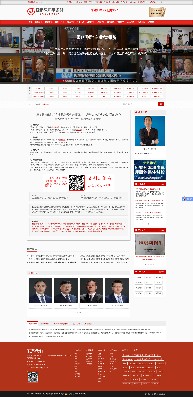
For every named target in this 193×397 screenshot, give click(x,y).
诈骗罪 (65, 88)
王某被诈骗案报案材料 (84, 329)
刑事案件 (126, 375)
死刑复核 (139, 286)
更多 (135, 350)
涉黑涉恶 (90, 22)
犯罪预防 (158, 291)
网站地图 (162, 394)
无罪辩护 (158, 276)
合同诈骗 (78, 92)
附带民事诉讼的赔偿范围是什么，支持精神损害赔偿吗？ (110, 333)
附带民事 (148, 291)
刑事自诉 (139, 291)
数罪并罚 (77, 364)
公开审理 (126, 371)
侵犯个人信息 (158, 359)
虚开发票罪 (136, 375)
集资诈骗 (91, 96)
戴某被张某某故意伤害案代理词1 (64, 329)
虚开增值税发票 (143, 88)
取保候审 (70, 22)
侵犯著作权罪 (147, 375)
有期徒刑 (113, 359)
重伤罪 (151, 363)
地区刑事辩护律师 (61, 324)
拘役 (111, 356)
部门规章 (101, 359)
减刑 (75, 369)
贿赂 (157, 355)
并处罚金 (126, 379)
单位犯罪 (89, 364)
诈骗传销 (100, 22)
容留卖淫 (138, 359)
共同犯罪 (89, 361)
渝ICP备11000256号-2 (57, 394)
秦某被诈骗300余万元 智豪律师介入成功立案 (44, 333)
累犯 (75, 356)
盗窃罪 (144, 96)
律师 (133, 371)
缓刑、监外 (59, 22)
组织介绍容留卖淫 (38, 96)
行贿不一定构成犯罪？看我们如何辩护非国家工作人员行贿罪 (51, 256)
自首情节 (141, 371)
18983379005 (40, 364)
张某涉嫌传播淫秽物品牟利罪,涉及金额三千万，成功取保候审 (101, 198)
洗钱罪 (51, 92)
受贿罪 (51, 88)
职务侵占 (104, 96)
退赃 (159, 371)
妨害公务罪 (160, 363)
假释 (75, 371)
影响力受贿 (130, 96)
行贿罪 (65, 96)
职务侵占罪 (142, 363)
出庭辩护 (158, 286)
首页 (30, 22)
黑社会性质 (130, 92)
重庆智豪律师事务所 (38, 394)
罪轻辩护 (139, 281)
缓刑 (75, 366)
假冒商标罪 (117, 92)
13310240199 (41, 361)
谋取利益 (158, 375)
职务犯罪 (80, 22)
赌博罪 (78, 96)
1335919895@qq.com (41, 368)
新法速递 (101, 361)
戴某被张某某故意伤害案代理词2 (40, 329)
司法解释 (101, 364)
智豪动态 (141, 22)
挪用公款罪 (104, 88)
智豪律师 (84, 119)
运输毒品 (146, 383)
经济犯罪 (110, 22)
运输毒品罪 (126, 383)
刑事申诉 (148, 281)
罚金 (111, 366)
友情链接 (88, 324)
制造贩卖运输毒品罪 (39, 92)
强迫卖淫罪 (140, 367)
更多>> (161, 184)
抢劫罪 (125, 367)
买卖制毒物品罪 (143, 92)
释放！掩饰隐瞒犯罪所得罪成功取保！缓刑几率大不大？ (50, 259)
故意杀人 (137, 383)
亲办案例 (45, 104)
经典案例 (48, 22)
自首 (75, 359)
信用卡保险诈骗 (157, 88)
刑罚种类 (113, 350)
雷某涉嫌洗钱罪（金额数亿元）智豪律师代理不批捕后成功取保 (103, 262)
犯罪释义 (89, 350)
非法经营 (78, 88)
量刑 (75, 354)
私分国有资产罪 (157, 92)
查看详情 (150, 244)
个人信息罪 (145, 379)
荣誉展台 (151, 22)
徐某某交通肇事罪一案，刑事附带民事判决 (146, 333)
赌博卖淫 (121, 22)
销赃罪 (65, 92)
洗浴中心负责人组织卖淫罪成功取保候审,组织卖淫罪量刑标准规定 (105, 259)
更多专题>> (156, 96)
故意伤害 (147, 359)
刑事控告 (148, 286)
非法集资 (155, 383)
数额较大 (155, 379)
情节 (132, 367)
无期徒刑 (113, 361)
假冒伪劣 (91, 88)
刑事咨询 (148, 276)
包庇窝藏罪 (117, 96)
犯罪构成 (89, 354)
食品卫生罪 (117, 88)
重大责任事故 (127, 359)
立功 (75, 361)
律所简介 (147, 394)
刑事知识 (78, 350)
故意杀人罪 (130, 88)
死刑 (111, 364)
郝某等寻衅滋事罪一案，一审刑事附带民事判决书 (46, 337)
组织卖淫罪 (91, 119)
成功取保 (135, 379)
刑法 (124, 363)
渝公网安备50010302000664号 (76, 394)
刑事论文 (101, 381)
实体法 (100, 354)
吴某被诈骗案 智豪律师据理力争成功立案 (75, 333)
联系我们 (35, 351)
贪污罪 (38, 88)
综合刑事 (131, 22)
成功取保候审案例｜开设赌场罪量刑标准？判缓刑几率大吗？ (103, 256)
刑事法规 (101, 350)
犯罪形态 (89, 356)
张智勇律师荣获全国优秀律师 (150, 257)
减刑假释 (158, 281)
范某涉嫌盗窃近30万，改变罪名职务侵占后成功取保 (50, 198)
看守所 (51, 96)
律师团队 (38, 22)
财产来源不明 (148, 355)
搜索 (161, 104)
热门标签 (76, 324)
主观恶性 (151, 367)
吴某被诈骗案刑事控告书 (102, 329)
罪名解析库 (45, 324)
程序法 (100, 356)
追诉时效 (77, 374)
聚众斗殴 (91, 92)
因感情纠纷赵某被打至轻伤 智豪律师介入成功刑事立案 (131, 329)
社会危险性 (126, 355)
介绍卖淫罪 (137, 355)
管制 (111, 354)
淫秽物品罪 (104, 92)
